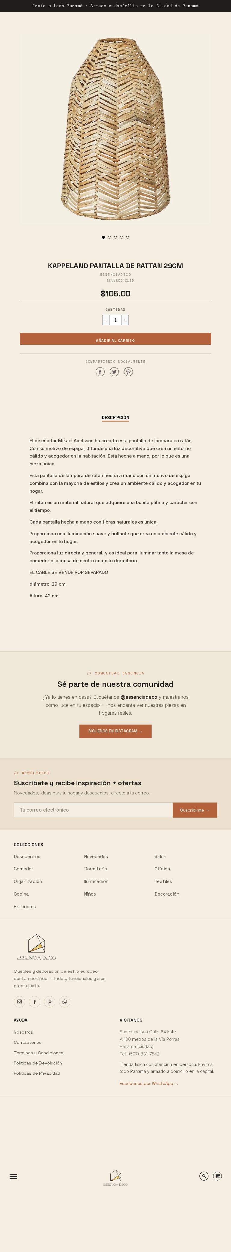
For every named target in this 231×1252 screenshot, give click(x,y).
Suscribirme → (195, 810)
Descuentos (27, 856)
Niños (90, 894)
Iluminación (96, 881)
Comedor (23, 869)
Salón (160, 856)
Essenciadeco (115, 274)
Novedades (96, 856)
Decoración (167, 894)
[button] (115, 339)
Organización (28, 881)
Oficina (162, 869)
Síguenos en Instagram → (115, 731)
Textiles (163, 881)
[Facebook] (34, 1001)
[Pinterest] (49, 1001)
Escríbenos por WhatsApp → (149, 1083)
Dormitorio (95, 869)
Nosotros (23, 1032)
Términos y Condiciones (38, 1052)
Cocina (21, 894)
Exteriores (25, 906)
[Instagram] (19, 1001)
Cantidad (116, 310)
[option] (115, 129)
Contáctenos (28, 1042)
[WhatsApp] (64, 1001)
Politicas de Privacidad (37, 1073)
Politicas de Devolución (38, 1063)
